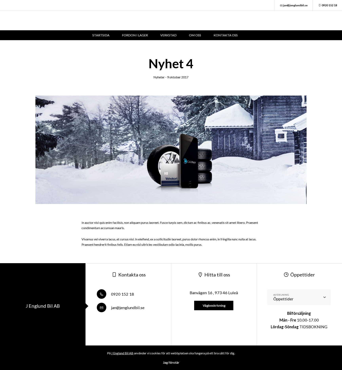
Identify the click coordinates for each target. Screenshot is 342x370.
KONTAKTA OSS (226, 35)
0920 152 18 (329, 5)
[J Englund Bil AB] (43, 20)
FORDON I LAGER (135, 35)
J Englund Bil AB (122, 353)
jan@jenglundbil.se (295, 5)
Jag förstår (171, 362)
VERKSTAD (168, 35)
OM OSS (195, 35)
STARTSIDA (100, 35)
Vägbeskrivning (213, 305)
